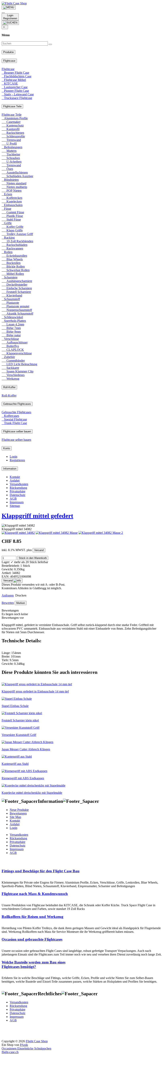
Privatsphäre (17, 491)
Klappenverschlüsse (17, 353)
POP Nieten (12, 190)
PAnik (24, 1045)
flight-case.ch (10, 1052)
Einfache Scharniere (17, 288)
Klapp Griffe (12, 230)
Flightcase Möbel (14, 80)
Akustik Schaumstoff (17, 313)
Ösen (7, 169)
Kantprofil (11, 129)
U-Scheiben (12, 161)
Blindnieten (10, 179)
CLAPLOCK (13, 349)
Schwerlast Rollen (16, 270)
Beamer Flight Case (15, 72)
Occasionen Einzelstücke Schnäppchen (26, 1048)
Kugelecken (12, 201)
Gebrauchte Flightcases (17, 403)
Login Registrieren (10, 17)
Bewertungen (18, 813)
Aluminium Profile (15, 118)
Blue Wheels (12, 259)
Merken (20, 603)
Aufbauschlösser (15, 342)
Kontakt (15, 477)
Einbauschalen (12, 205)
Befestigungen (12, 147)
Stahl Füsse (11, 219)
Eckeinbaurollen (14, 255)
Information (9, 468)
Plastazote (10, 302)
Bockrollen (11, 263)
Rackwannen (12, 248)
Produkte (8, 52)
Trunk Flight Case (14, 423)
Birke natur (11, 335)
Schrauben (11, 158)
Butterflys (10, 346)
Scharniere (10, 277)
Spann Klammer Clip (17, 371)
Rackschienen (13, 132)
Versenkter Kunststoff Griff (19, 735)
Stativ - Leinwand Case (18, 94)
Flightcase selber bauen (17, 431)
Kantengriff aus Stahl (15, 763)
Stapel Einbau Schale (15, 706)
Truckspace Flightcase (17, 98)
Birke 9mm (11, 331)
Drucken (20, 595)
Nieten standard (14, 183)
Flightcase (9, 60)
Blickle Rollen (13, 266)
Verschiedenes (13, 375)
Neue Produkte (19, 809)
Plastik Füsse (12, 216)
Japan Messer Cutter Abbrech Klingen (26, 749)
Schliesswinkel (12, 317)
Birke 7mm (11, 328)
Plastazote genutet (15, 306)
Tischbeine (11, 154)
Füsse (6, 208)
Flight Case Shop (37, 1041)
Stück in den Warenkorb (33, 558)
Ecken (7, 194)
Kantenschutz (13, 125)
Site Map (15, 817)
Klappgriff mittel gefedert (37, 515)
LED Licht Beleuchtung (19, 364)
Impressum (17, 502)
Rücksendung (18, 487)
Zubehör (8, 357)
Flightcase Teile (12, 106)
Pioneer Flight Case (15, 90)
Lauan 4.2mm (13, 324)
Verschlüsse (10, 339)
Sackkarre (10, 367)
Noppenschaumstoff (17, 310)
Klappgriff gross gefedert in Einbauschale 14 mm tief (35, 691)
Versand (39, 550)
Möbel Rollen (13, 273)
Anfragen (8, 595)
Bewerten (8, 603)
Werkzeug (10, 378)
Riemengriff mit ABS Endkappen (23, 778)
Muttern (9, 150)
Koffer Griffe (12, 226)
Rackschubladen (14, 245)
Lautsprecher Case (15, 87)
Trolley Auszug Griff (17, 234)
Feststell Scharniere (16, 292)
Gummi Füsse (13, 212)
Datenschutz (17, 495)
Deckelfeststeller (14, 284)
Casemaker (11, 122)
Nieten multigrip (14, 187)
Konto (6, 448)
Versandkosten (19, 484)
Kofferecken (12, 197)
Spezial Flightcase (14, 419)
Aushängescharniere (17, 281)
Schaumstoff (11, 299)
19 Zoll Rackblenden (17, 241)
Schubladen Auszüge (17, 176)
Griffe (7, 223)
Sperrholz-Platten (14, 320)
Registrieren (17, 460)
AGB (13, 498)
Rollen (7, 252)
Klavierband (12, 295)
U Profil (9, 143)
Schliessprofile (13, 136)
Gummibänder (13, 360)
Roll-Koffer (9, 387)
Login (13, 456)
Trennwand (11, 140)
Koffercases (10, 415)
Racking (8, 237)
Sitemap (15, 505)
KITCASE (10, 83)
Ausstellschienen (15, 172)
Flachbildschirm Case (16, 76)
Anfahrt (15, 480)
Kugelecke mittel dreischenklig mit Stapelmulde (32, 792)
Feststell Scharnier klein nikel (20, 720)
